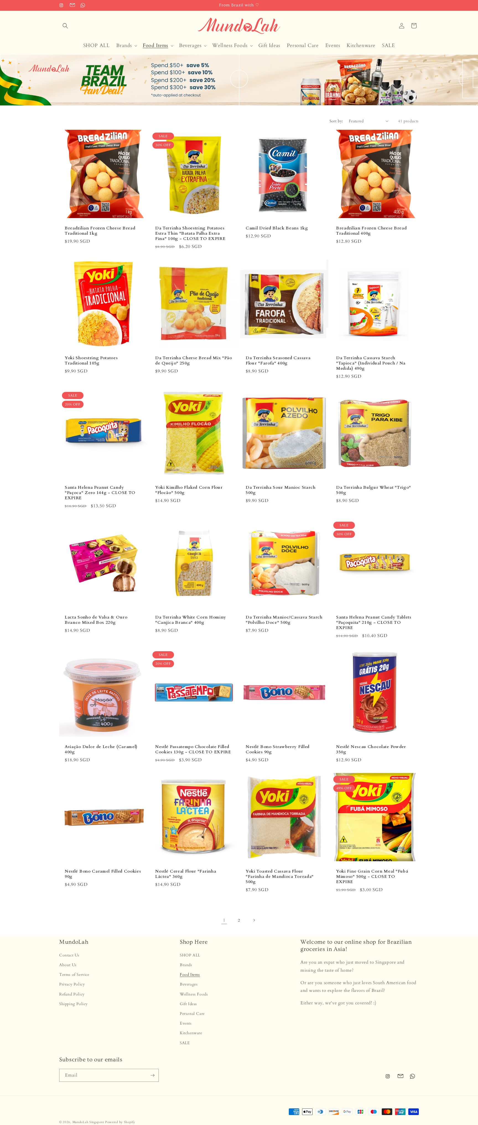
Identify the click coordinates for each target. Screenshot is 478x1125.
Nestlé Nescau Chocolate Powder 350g (371, 749)
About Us (68, 965)
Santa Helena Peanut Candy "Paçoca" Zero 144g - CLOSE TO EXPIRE (100, 493)
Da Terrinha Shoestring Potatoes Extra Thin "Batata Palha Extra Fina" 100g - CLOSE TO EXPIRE (190, 233)
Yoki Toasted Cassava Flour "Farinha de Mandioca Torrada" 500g (280, 877)
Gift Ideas (188, 1004)
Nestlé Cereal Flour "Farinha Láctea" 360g (185, 874)
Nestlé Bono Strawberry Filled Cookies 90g (278, 749)
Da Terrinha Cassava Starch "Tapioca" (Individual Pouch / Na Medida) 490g (371, 363)
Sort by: (336, 121)
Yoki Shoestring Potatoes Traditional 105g (91, 360)
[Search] (65, 26)
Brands (186, 965)
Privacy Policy (72, 984)
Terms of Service (74, 974)
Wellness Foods (194, 994)
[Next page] (254, 920)
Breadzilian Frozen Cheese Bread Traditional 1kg (100, 231)
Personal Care (192, 1014)
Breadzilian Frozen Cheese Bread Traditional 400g (371, 231)
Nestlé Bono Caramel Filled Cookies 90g (103, 874)
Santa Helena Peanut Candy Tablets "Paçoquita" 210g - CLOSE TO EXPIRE (373, 622)
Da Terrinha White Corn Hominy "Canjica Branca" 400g (190, 620)
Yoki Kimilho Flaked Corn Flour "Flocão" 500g (189, 490)
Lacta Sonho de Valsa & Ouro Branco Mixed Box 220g (96, 620)
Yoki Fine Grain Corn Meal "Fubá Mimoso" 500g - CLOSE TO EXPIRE (372, 877)
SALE (185, 1043)
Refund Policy (72, 994)
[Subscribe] (152, 1075)
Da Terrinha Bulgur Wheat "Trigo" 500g (373, 490)
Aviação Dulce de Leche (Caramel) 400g (101, 749)
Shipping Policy (73, 1004)
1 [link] (224, 920)
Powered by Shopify (120, 1122)
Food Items (190, 974)
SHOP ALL (190, 955)
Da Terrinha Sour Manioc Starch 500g (281, 490)
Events (186, 1023)
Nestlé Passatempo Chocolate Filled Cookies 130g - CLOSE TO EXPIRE (193, 749)
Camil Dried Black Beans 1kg (277, 228)
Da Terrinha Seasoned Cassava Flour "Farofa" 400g (278, 360)
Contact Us (69, 955)
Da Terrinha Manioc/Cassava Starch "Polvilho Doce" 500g (284, 620)
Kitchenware (191, 1033)
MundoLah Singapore (88, 1122)
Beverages (189, 984)
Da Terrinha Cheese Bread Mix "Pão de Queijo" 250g (193, 360)
